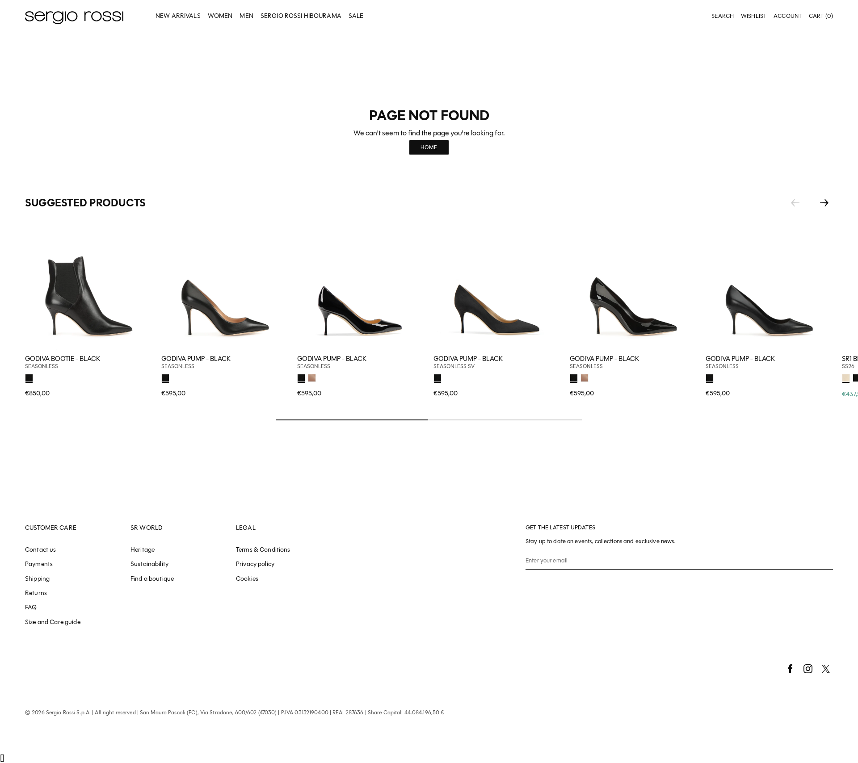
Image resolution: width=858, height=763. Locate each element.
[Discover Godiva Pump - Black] (225, 286)
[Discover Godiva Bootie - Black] (88, 286)
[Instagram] (808, 669)
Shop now (275, 376)
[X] (826, 669)
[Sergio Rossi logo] (74, 16)
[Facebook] (790, 669)
